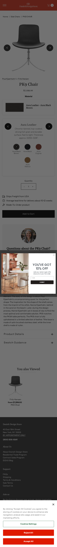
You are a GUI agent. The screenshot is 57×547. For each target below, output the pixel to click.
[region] (28, 523)
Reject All (28, 532)
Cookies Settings (28, 524)
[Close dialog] (54, 255)
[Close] (53, 504)
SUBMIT (42, 282)
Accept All (28, 541)
